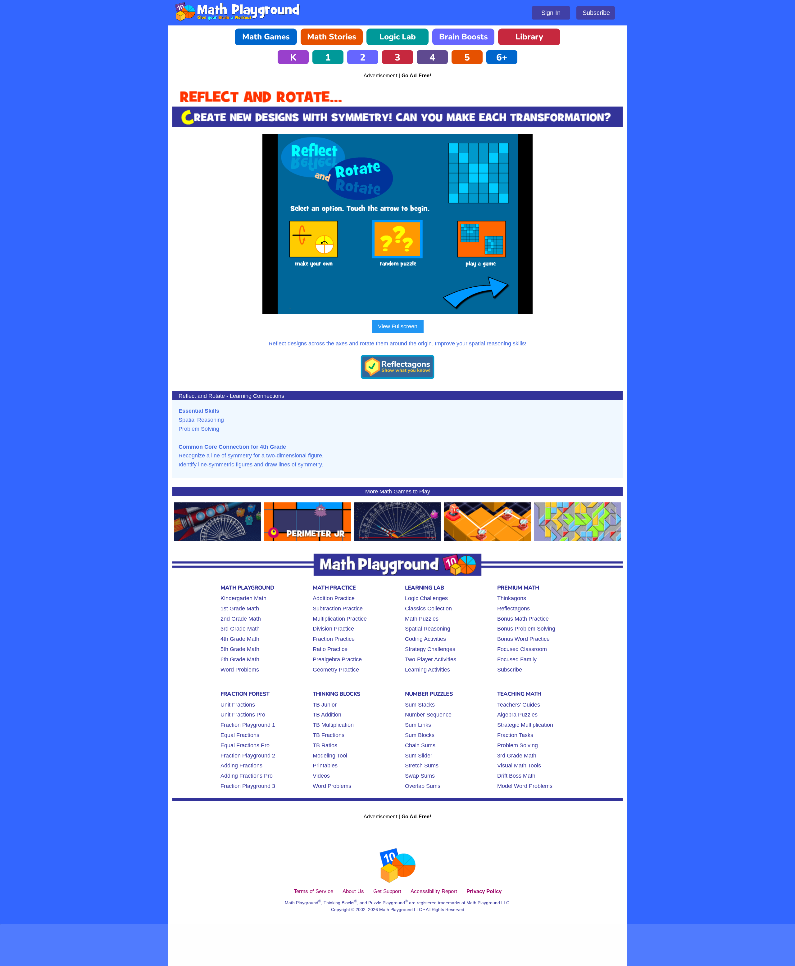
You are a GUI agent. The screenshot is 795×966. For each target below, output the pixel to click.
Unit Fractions (237, 705)
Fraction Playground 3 (247, 786)
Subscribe (596, 12)
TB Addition (327, 715)
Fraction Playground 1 (247, 725)
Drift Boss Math (516, 776)
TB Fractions (328, 735)
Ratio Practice (330, 649)
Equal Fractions (239, 735)
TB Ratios (325, 745)
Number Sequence (428, 715)
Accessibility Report (434, 891)
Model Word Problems (524, 786)
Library (529, 36)
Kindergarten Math (243, 598)
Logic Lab (397, 36)
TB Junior (325, 705)
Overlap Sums (422, 786)
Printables (325, 765)
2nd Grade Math (240, 619)
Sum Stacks (420, 705)
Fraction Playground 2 (247, 756)
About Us (353, 891)
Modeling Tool (330, 756)
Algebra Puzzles (517, 715)
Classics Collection (428, 608)
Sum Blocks (419, 735)
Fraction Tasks (515, 735)
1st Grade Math (239, 608)
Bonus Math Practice (523, 619)
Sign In (551, 12)
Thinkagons (511, 598)
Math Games (266, 36)
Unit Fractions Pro (242, 715)
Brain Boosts (463, 36)
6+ (501, 57)
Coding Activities (425, 639)
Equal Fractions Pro (245, 745)
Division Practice (333, 629)
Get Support (387, 891)
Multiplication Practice (340, 619)
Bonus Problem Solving (526, 629)
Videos (321, 776)
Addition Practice (334, 598)
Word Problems (239, 670)
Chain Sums (420, 745)
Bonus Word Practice (523, 639)
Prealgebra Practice (337, 659)
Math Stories (331, 36)
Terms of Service (313, 891)
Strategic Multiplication (525, 725)
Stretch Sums (421, 765)
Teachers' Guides (518, 705)
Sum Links (418, 725)
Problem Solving (517, 745)
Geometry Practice (336, 670)
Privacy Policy (484, 891)
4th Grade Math (239, 639)
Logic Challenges (426, 598)
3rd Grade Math (240, 629)
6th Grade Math (239, 659)
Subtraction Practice (338, 608)
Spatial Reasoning (427, 629)
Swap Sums (420, 776)
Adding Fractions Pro (246, 776)
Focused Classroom (522, 649)
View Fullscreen (397, 326)
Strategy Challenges (430, 649)
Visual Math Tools (519, 765)
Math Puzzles (421, 619)
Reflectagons (513, 608)
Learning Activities (427, 670)
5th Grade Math (239, 649)
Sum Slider (418, 756)
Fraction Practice (334, 639)
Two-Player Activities (430, 659)
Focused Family (517, 659)
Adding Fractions (241, 765)
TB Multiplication (333, 725)
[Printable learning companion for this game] (397, 377)
